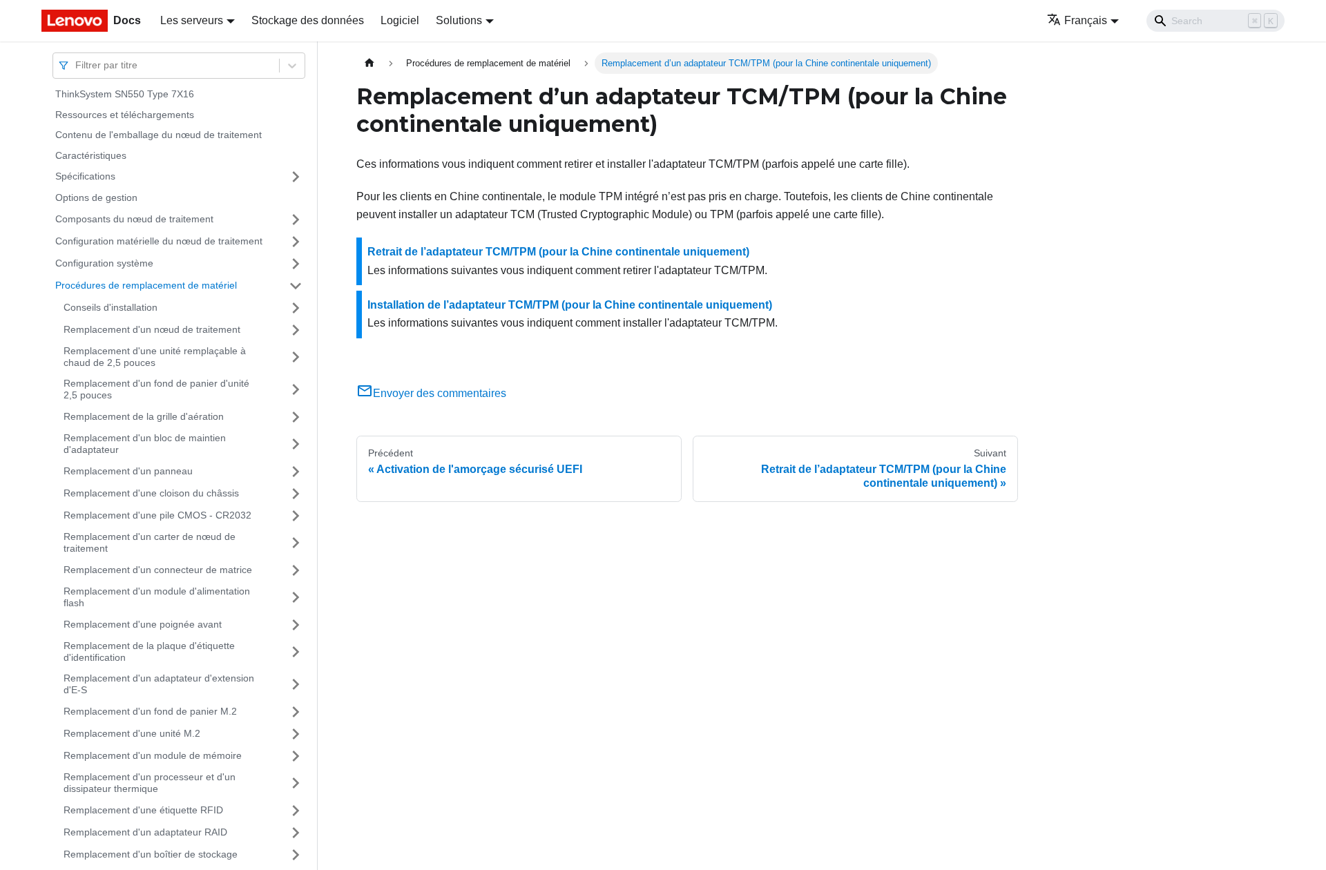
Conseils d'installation (110, 307)
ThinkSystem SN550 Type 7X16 (124, 93)
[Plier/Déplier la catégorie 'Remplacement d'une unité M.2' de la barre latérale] (295, 734)
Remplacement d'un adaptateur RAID (145, 832)
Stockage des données (307, 20)
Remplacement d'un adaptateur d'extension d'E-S (159, 684)
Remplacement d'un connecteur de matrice (158, 569)
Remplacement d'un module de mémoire (153, 755)
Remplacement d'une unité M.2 (132, 733)
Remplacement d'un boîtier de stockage (151, 854)
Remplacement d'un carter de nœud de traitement (150, 542)
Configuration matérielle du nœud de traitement (158, 240)
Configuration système (104, 263)
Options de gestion (96, 197)
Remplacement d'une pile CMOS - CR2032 (157, 515)
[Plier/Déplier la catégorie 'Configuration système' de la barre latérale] (295, 264)
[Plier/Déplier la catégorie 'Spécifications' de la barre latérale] (295, 177)
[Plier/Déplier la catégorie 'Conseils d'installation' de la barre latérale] (295, 308)
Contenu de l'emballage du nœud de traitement (158, 134)
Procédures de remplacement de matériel (146, 285)
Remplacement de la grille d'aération (144, 416)
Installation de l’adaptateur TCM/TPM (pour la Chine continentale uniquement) (569, 305)
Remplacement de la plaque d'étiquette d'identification (149, 652)
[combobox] (76, 65)
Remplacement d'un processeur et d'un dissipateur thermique (150, 783)
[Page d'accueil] (369, 63)
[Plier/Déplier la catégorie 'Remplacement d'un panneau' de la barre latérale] (295, 472)
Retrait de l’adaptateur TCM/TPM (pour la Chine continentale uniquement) (558, 252)
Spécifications (85, 176)
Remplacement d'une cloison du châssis (151, 493)
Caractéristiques (90, 155)
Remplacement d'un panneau (128, 470)
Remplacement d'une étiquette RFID (143, 809)
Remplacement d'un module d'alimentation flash (157, 597)
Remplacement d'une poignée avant (143, 624)
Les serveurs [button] (191, 20)
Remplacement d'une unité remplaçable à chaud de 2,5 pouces (155, 357)
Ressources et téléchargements (124, 114)
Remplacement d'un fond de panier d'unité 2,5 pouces (156, 389)
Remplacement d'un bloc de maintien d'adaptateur (145, 444)
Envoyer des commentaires (439, 393)
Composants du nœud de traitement (134, 218)
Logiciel (400, 20)
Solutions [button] (459, 20)
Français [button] (1085, 20)
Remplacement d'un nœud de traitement (152, 329)
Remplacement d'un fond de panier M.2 (150, 711)
